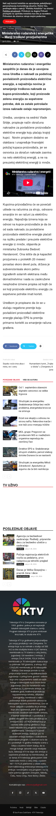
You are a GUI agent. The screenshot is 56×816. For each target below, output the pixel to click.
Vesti (4, 28)
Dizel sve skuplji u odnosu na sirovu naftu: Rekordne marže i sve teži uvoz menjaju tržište (35, 421)
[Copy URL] (48, 55)
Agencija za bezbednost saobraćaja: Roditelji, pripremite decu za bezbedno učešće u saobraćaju (34, 540)
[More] (40, 346)
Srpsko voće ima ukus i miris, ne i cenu (14, 365)
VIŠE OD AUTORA (30, 379)
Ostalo (43, 807)
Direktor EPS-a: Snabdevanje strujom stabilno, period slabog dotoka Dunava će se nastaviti (35, 452)
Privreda (11, 28)
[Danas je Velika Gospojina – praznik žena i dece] (8, 574)
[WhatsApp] (28, 55)
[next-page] (9, 476)
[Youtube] (43, 793)
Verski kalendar (23, 576)
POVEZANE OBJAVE (11, 379)
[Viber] (41, 55)
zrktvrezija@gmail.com (36, 784)
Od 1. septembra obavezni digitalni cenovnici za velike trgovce (33, 390)
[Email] (34, 55)
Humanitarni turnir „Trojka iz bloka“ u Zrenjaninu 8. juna (41, 366)
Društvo (20, 549)
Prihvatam (9, 21)
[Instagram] (20, 793)
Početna (13, 807)
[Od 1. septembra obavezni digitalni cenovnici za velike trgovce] (10, 391)
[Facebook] (15, 55)
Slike (36, 807)
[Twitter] (21, 55)
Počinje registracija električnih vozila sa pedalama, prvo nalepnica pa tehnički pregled (33, 557)
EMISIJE (28, 807)
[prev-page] (4, 476)
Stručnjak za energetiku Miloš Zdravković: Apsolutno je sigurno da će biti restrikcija (34, 465)
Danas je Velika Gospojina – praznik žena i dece (32, 571)
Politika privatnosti (11, 11)
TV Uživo (10, 485)
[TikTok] (28, 793)
